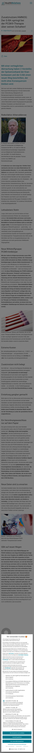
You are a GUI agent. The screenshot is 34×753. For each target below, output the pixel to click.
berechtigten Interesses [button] (23, 655)
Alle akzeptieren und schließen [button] (17, 733)
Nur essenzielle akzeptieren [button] (17, 741)
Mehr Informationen (10, 746)
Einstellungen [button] (5, 659)
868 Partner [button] (11, 653)
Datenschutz (19, 746)
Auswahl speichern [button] (17, 737)
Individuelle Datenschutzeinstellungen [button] (17, 744)
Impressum (25, 746)
